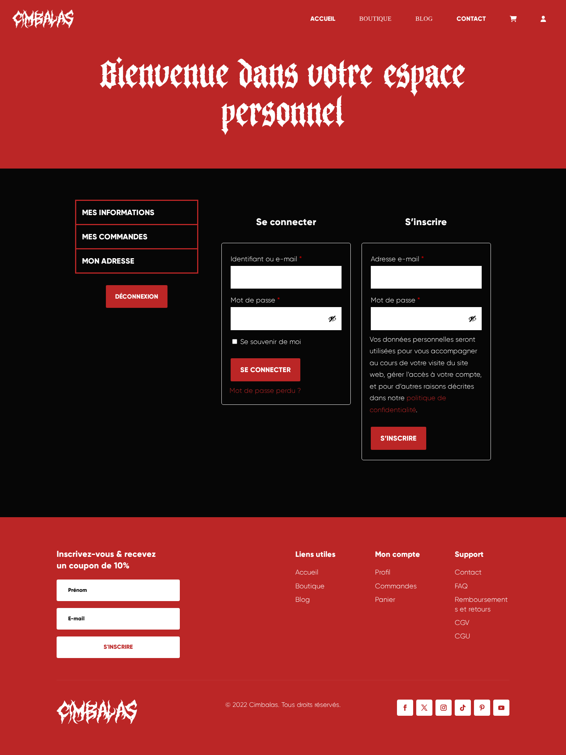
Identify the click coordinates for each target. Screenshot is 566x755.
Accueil (322, 18)
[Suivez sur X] (424, 708)
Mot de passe (273, 300)
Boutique (375, 18)
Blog (424, 18)
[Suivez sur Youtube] (501, 708)
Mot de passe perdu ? (265, 390)
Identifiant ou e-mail (284, 259)
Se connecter (265, 370)
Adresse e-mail (416, 259)
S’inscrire (398, 438)
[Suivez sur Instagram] (443, 708)
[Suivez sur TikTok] (463, 708)
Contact (471, 18)
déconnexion (136, 296)
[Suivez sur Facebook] (405, 708)
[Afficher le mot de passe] (332, 318)
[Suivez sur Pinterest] (482, 708)
